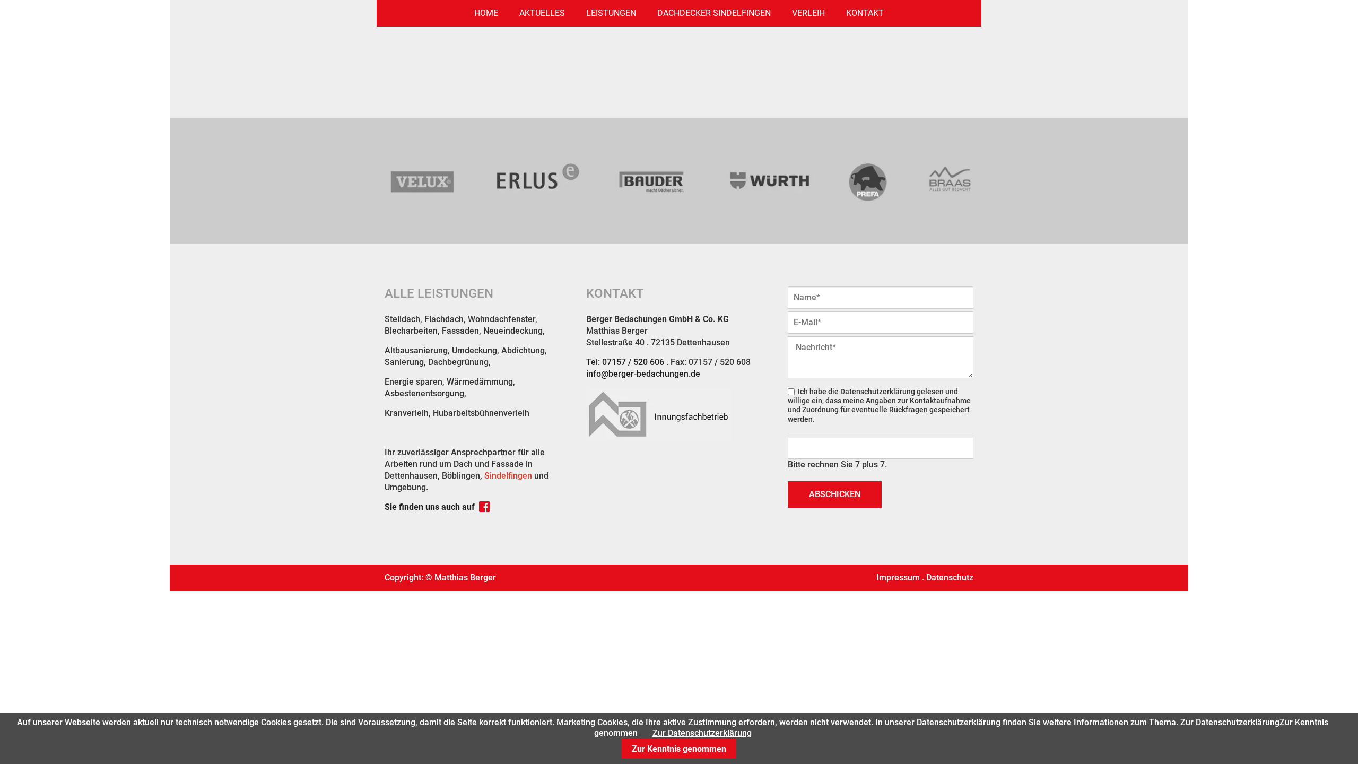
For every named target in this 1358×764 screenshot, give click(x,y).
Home (486, 13)
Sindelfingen (508, 476)
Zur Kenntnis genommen (679, 749)
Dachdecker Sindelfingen (714, 13)
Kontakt (865, 13)
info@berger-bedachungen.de (643, 374)
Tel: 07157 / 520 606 (625, 362)
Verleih (808, 13)
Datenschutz (949, 577)
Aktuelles (542, 13)
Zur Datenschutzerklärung (702, 733)
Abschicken (834, 494)
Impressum (898, 577)
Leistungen (611, 13)
